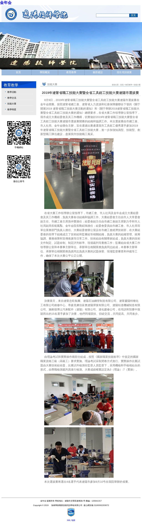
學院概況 (45, 72)
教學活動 (11, 92)
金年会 (6, 2)
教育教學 (71, 72)
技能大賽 (11, 103)
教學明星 (11, 109)
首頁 (18, 72)
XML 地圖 (71, 520)
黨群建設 (98, 72)
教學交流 (11, 98)
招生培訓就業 (124, 72)
